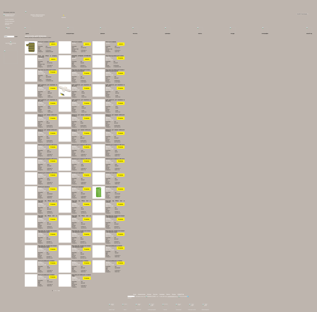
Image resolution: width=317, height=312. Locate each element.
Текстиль (135, 33)
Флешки (102, 33)
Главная (26, 37)
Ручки (27, 33)
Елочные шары (178, 309)
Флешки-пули (138, 309)
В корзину (120, 58)
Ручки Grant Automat (192, 309)
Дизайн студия (111, 309)
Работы (125, 309)
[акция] (11, 30)
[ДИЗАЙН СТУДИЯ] (151, 296)
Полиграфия (265, 33)
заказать (53, 44)
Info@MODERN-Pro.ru (173, 296)
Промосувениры (36, 37)
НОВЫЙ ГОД (309, 33)
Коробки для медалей (152, 309)
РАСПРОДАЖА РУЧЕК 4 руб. (11, 44)
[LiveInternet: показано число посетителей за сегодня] (131, 296)
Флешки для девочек (205, 309)
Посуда (232, 33)
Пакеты (200, 33)
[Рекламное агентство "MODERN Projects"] (9, 16)
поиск (16, 36)
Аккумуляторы (70, 33)
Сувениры (167, 33)
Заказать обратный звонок (37, 14)
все (59, 290)
